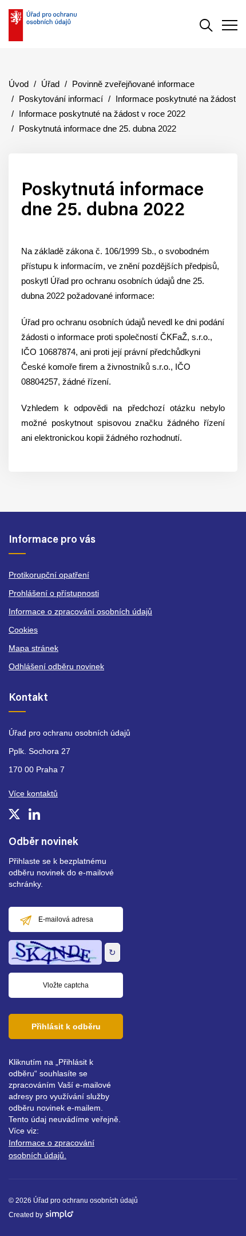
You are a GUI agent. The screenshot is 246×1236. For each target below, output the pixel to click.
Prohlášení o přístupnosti (54, 593)
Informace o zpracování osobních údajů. (51, 1149)
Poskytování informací (61, 99)
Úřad (50, 84)
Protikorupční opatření (49, 574)
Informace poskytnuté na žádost (176, 99)
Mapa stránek (33, 648)
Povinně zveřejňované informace (133, 84)
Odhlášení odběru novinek (56, 666)
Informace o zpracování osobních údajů (80, 611)
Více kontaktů (33, 793)
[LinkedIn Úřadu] (34, 814)
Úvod (19, 84)
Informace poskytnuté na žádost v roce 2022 (102, 114)
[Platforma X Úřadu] (14, 814)
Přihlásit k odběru (66, 1026)
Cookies (23, 629)
